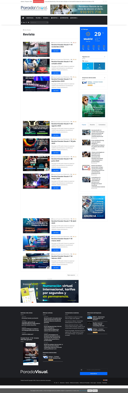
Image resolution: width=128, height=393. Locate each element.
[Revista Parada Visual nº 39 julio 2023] (36, 146)
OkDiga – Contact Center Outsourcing (95, 82)
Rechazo (95, 390)
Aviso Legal (93, 382)
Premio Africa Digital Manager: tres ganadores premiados (74, 334)
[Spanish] (103, 380)
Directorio (62, 382)
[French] (106, 380)
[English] (105, 380)
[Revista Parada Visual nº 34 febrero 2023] (36, 260)
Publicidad (104, 382)
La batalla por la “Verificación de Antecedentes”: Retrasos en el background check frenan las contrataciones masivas (98, 182)
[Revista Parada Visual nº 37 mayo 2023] (36, 181)
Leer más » (56, 50)
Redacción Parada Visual (58, 42)
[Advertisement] (49, 105)
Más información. (83, 390)
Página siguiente (71, 275)
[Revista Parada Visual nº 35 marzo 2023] (36, 243)
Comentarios (102, 124)
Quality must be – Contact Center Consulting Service (98, 324)
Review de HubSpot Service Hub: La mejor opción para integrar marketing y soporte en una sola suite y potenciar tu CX (97, 169)
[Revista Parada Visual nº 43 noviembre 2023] (36, 49)
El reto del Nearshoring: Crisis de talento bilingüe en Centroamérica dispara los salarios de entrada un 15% (97, 144)
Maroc (46, 18)
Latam (38, 18)
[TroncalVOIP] (50, 291)
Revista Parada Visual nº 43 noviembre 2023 (61, 46)
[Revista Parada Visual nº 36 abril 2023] (36, 225)
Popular (84, 124)
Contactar (99, 382)
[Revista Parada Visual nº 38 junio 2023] (36, 163)
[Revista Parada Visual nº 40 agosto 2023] (36, 128)
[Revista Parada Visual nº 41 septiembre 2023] (36, 83)
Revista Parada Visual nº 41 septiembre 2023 (61, 80)
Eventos (54, 18)
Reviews (74, 18)
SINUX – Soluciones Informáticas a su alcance (99, 318)
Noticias (30, 18)
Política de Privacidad (84, 382)
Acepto (89, 390)
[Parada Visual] (34, 8)
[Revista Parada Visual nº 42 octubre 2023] (36, 66)
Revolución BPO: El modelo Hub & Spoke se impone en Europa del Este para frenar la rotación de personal (97, 133)
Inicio (25, 30)
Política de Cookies (74, 382)
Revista (67, 382)
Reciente (92, 124)
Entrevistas (64, 18)
